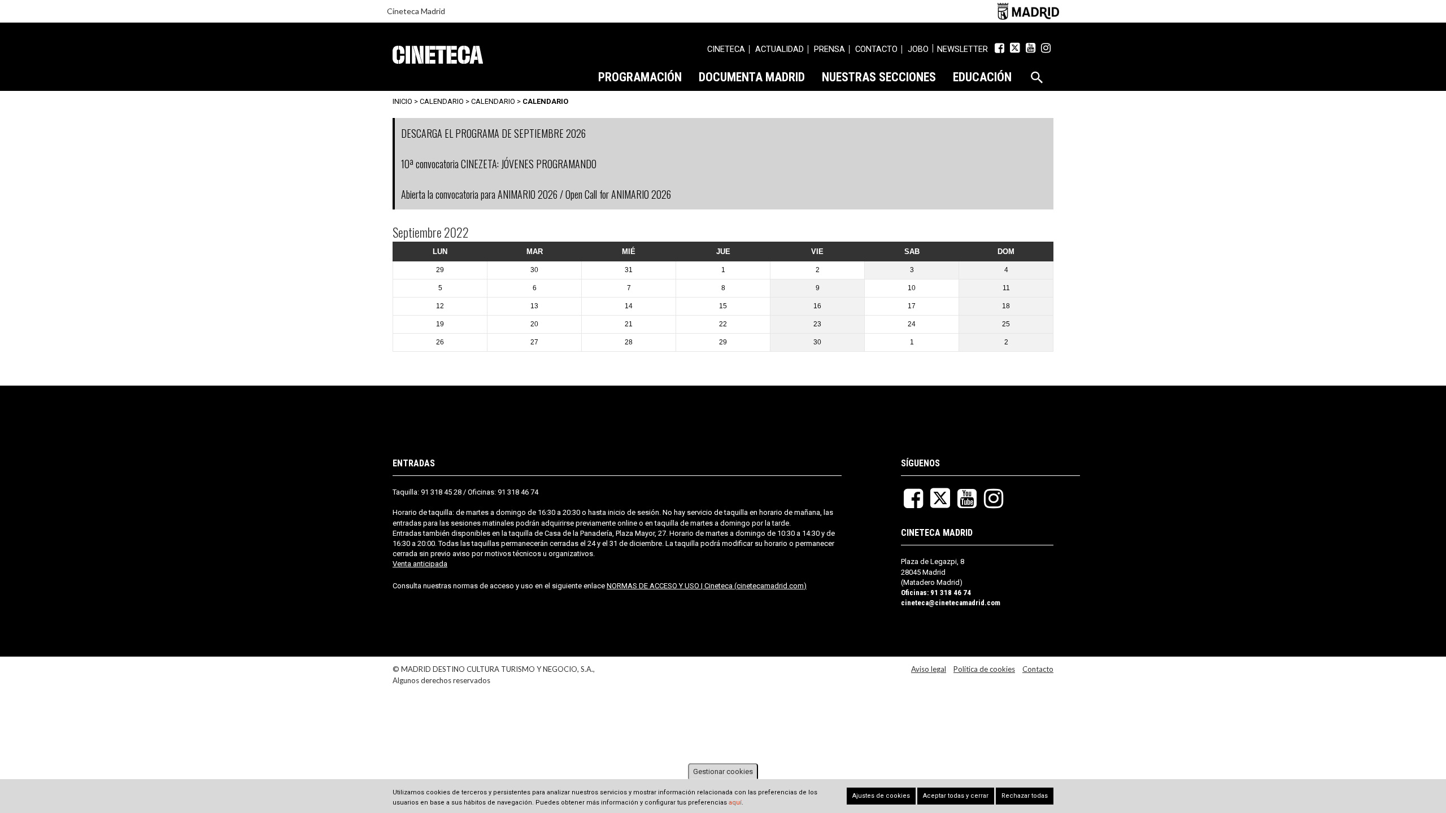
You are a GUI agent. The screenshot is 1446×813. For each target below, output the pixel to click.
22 (723, 324)
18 (1006, 306)
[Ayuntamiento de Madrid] (1028, 11)
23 (817, 324)
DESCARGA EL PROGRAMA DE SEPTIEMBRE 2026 (493, 133)
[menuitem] (726, 50)
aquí (735, 803)
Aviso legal (928, 669)
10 (912, 288)
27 (534, 342)
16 (817, 306)
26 (440, 342)
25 (1006, 324)
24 (912, 324)
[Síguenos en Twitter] (1015, 48)
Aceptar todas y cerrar (955, 795)
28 (629, 342)
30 (534, 270)
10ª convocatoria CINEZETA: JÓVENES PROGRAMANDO (498, 163)
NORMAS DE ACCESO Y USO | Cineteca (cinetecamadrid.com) (707, 586)
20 (534, 324)
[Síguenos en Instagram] (1046, 48)
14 (629, 306)
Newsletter (962, 49)
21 (629, 324)
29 (440, 270)
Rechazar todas (1024, 795)
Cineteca (438, 54)
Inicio (402, 101)
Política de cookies (984, 669)
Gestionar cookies (723, 771)
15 (723, 306)
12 (440, 306)
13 (534, 306)
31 (629, 270)
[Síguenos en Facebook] (999, 48)
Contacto (1037, 669)
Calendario (493, 101)
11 (1006, 288)
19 (440, 324)
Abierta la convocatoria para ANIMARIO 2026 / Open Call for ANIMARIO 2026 (536, 194)
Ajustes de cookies (881, 795)
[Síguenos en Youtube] (1030, 48)
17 (912, 306)
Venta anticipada (420, 564)
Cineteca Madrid (416, 11)
